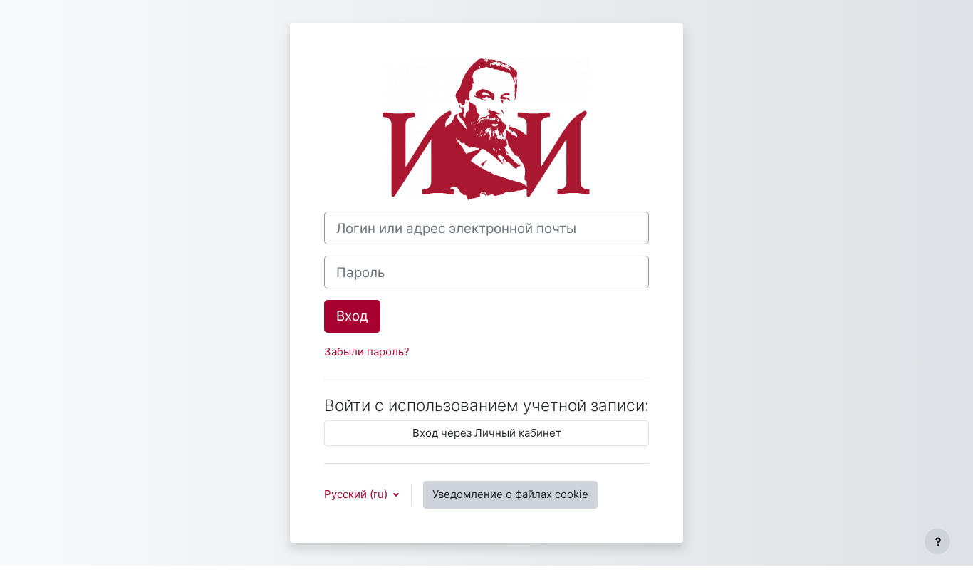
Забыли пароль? (367, 351)
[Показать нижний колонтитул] (937, 541)
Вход (352, 316)
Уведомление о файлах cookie (510, 494)
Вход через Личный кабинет (486, 433)
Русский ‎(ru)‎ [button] (357, 494)
